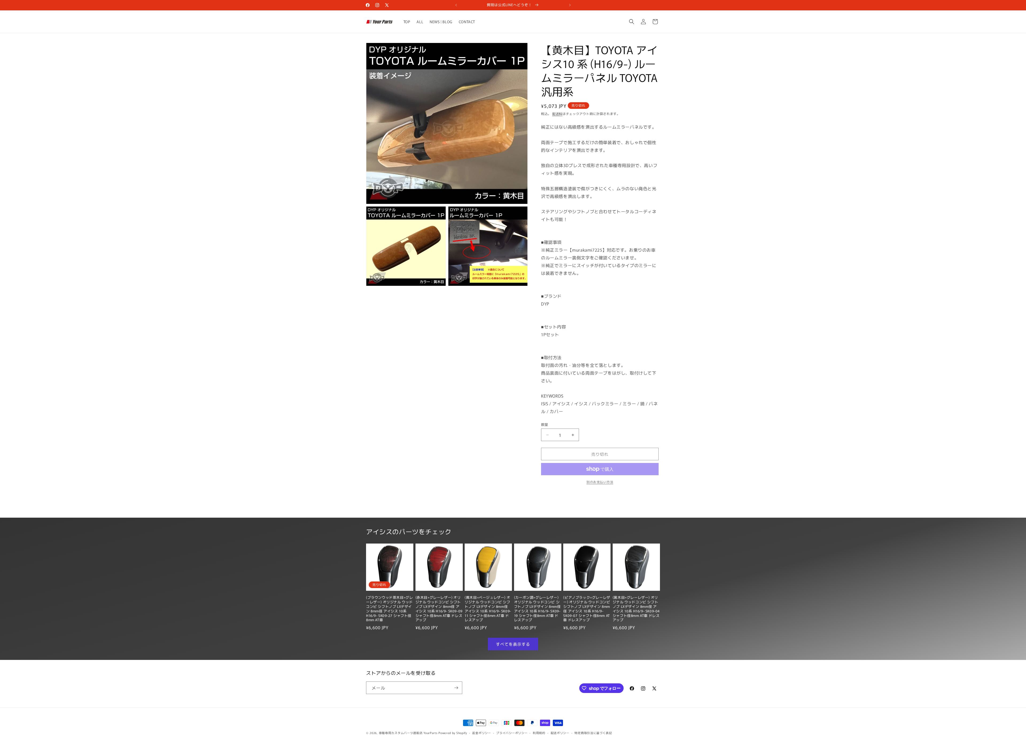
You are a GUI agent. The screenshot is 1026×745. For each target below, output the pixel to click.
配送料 (557, 113)
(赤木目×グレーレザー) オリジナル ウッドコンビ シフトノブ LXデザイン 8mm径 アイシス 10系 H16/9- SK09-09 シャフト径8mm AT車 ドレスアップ (439, 608)
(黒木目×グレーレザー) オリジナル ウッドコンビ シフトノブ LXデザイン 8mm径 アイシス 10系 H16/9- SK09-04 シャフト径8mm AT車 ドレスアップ (636, 608)
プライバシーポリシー (511, 733)
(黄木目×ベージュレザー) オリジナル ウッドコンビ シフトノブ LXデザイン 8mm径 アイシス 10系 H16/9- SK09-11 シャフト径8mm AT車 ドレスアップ (488, 608)
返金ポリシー (481, 733)
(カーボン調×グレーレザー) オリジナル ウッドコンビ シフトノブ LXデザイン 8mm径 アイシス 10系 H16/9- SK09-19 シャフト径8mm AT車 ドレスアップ (537, 608)
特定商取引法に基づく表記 (593, 733)
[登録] (456, 687)
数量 (544, 424)
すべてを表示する (513, 644)
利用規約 (539, 733)
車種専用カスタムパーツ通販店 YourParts (408, 733)
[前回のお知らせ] (456, 5)
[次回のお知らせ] (570, 5)
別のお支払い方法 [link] (599, 482)
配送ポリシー (560, 733)
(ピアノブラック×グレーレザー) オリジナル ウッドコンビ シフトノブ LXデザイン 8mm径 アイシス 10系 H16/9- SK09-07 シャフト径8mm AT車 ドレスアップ (586, 608)
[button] (632, 21)
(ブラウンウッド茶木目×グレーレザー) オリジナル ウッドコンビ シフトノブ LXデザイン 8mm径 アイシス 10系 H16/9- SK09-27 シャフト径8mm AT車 (389, 608)
